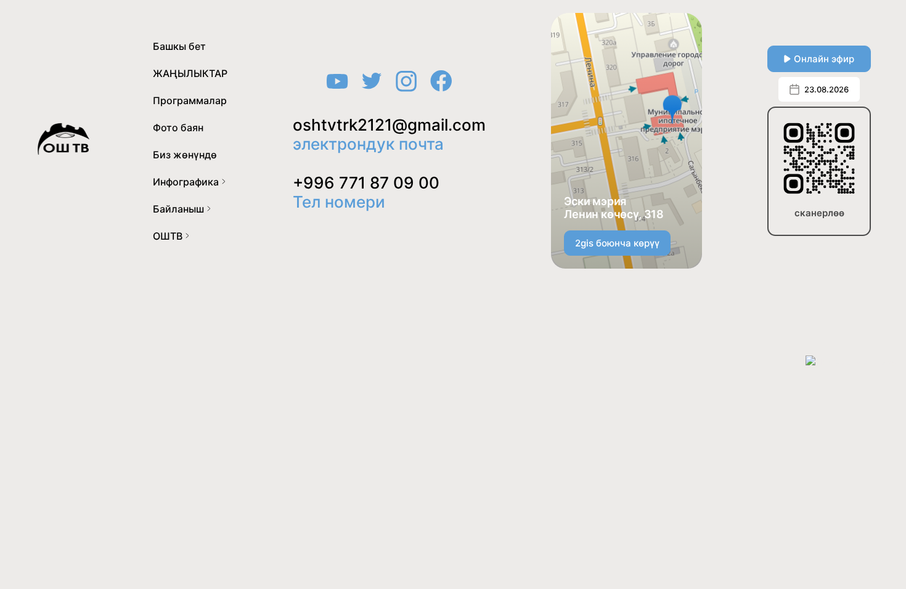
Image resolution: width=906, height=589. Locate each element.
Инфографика (186, 182)
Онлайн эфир (824, 59)
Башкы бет (179, 46)
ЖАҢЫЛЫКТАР (190, 73)
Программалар (190, 100)
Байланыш (178, 209)
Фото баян (178, 127)
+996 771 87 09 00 (366, 182)
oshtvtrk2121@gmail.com (389, 124)
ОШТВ (167, 236)
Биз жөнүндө (185, 154)
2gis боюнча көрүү (617, 243)
